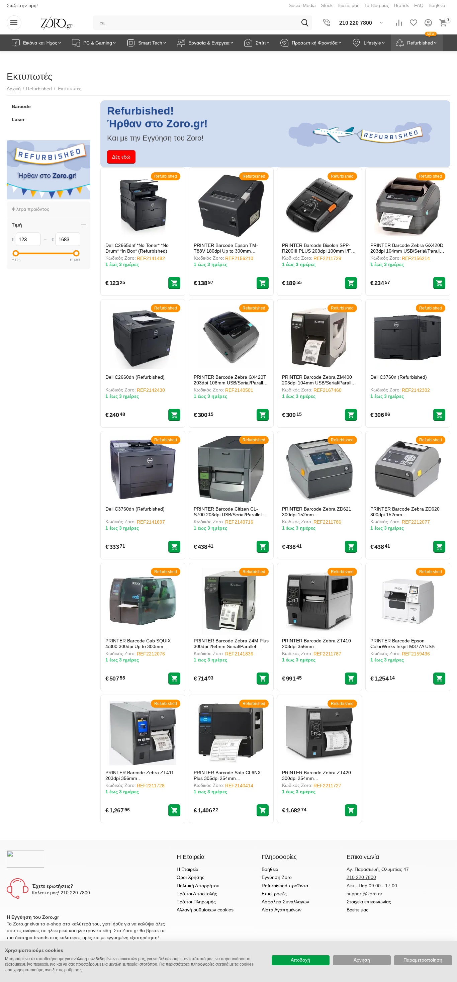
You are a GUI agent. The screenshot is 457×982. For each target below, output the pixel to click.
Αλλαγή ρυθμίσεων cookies (205, 909)
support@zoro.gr (364, 893)
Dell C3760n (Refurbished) (398, 377)
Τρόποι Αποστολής (197, 893)
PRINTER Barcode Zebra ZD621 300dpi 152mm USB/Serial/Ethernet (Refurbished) (318, 511)
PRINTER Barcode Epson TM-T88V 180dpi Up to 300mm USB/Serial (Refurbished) (226, 248)
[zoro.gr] (56, 22)
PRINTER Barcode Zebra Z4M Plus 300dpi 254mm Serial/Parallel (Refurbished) (231, 643)
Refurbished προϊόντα (285, 885)
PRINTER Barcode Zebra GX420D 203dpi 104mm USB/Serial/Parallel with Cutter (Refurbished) (406, 248)
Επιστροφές (274, 893)
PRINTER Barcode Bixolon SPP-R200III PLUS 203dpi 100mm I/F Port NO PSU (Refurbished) (316, 248)
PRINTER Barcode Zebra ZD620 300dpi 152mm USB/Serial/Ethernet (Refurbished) (406, 511)
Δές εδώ (121, 157)
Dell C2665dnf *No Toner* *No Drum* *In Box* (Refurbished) (137, 248)
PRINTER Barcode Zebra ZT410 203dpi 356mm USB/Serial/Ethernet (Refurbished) (318, 643)
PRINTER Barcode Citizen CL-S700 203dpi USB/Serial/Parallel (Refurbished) (228, 511)
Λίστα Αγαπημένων (281, 909)
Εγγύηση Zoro (277, 877)
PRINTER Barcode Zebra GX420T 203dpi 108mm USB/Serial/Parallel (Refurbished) (230, 379)
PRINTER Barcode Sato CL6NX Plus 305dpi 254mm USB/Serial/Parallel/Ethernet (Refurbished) (227, 775)
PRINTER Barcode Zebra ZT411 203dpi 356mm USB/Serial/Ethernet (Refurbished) (141, 775)
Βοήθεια (270, 869)
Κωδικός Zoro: (120, 258)
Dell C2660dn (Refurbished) (135, 377)
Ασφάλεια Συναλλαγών (285, 901)
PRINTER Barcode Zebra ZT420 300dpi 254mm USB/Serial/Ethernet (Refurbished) (318, 775)
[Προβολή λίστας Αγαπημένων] (413, 22)
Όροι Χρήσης (190, 877)
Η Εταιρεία (187, 869)
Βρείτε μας (357, 909)
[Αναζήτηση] (304, 22)
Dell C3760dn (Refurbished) (135, 509)
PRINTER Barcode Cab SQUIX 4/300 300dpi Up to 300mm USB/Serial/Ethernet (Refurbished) (141, 643)
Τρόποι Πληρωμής (196, 901)
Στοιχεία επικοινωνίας (369, 901)
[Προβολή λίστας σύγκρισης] (398, 22)
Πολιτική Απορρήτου (198, 885)
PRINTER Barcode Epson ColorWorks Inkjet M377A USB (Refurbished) (402, 643)
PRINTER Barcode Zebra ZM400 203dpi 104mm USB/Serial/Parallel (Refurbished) (318, 379)
